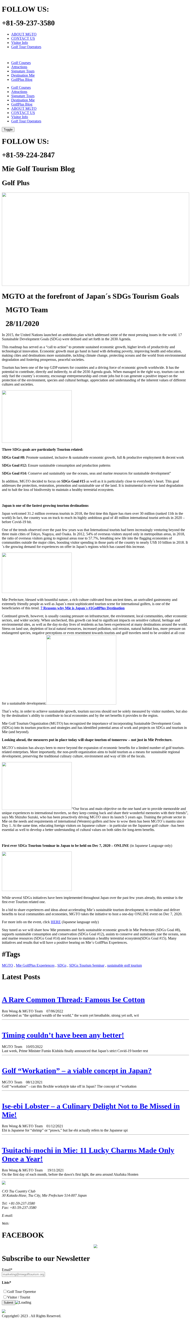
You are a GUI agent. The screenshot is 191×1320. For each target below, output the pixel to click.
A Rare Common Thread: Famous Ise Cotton (73, 999)
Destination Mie (23, 75)
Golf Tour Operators (26, 47)
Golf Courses (21, 63)
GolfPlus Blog (21, 80)
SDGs (61, 965)
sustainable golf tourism (124, 965)
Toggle (8, 129)
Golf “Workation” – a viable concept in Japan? (77, 1070)
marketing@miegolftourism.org (37, 1215)
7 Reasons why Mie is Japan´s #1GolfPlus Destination (83, 608)
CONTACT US (23, 38)
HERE (56, 922)
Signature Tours (22, 71)
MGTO (7, 965)
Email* (7, 1270)
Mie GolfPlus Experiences (35, 965)
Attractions (19, 67)
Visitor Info (19, 43)
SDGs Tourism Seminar (86, 965)
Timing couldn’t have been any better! (63, 1035)
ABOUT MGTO (24, 34)
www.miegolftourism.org (28, 1223)
